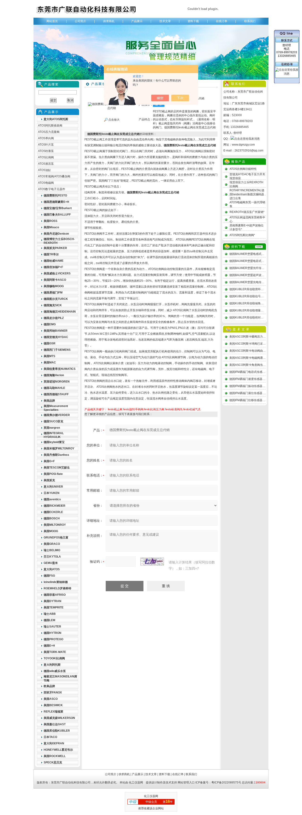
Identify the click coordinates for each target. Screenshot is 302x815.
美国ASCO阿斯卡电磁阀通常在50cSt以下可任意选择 (262, 357)
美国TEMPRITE (53, 607)
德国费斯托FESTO (55, 195)
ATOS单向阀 (46, 138)
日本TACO (50, 737)
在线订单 (221, 21)
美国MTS (49, 356)
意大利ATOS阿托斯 (56, 119)
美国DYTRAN (52, 601)
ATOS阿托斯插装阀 (50, 125)
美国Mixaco (51, 227)
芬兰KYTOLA (52, 556)
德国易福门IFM (53, 292)
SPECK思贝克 (53, 762)
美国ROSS (50, 221)
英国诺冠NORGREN (57, 381)
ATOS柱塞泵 (46, 151)
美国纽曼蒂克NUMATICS (60, 369)
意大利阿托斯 (52, 664)
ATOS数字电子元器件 (51, 189)
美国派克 (49, 480)
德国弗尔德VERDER (57, 415)
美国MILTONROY (55, 524)
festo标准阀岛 (174, 409)
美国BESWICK (53, 705)
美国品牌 (49, 400)
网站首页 (52, 21)
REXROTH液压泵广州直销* (247, 212)
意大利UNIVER (53, 486)
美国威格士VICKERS (57, 273)
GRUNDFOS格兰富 (56, 537)
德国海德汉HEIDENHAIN (60, 311)
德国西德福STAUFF (56, 394)
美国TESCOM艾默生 (57, 467)
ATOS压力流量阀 (48, 132)
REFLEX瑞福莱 (53, 711)
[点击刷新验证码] (152, 562)
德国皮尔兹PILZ (54, 318)
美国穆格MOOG (54, 286)
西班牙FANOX (53, 692)
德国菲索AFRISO (55, 594)
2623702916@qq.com (249, 150)
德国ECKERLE (53, 512)
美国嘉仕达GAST (55, 724)
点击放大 (114, 119)
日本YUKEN (51, 493)
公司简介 (80, 21)
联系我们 (250, 21)
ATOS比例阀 (46, 157)
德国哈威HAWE (53, 260)
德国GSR (49, 343)
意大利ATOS (52, 569)
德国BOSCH (52, 518)
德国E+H (49, 645)
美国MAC (50, 362)
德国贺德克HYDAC (56, 337)
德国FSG (49, 575)
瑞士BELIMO (52, 550)
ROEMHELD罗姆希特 (57, 588)
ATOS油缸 (44, 170)
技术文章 (165, 21)
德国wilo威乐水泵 (55, 671)
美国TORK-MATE (55, 652)
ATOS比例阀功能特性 (243, 169)
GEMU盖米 (51, 563)
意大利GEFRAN (54, 743)
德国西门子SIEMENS (57, 349)
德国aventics (52, 499)
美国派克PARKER (55, 248)
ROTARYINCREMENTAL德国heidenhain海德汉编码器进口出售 (247, 194)
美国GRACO (52, 544)
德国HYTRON (52, 633)
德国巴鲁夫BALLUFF (57, 214)
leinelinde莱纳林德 (56, 582)
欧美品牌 (49, 686)
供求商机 (108, 21)
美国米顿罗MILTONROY (59, 448)
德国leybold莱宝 (54, 442)
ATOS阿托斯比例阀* (242, 235)
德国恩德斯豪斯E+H (56, 202)
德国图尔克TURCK (56, 299)
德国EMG (50, 324)
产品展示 (137, 21)
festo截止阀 (115, 409)
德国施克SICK (53, 305)
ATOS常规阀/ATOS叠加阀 (54, 176)
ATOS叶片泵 (46, 144)
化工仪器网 (136, 782)
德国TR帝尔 (51, 254)
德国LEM (49, 620)
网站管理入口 (186, 782)
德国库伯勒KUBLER (57, 730)
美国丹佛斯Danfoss (56, 454)
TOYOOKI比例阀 (54, 658)
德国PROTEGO (53, 639)
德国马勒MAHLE (54, 388)
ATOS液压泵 (46, 163)
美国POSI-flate (53, 474)
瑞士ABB (50, 613)
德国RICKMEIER (54, 505)
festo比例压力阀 (154, 409)
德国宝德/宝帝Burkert (58, 208)
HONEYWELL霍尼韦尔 (58, 749)
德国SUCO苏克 (53, 421)
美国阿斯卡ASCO (55, 279)
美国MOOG (51, 531)
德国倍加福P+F (53, 267)
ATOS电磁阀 (46, 182)
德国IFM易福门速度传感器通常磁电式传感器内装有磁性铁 (265, 379)
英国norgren (52, 427)
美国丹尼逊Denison (56, 233)
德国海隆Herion (54, 375)
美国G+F (49, 461)
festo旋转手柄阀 (133, 409)
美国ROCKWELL (55, 756)
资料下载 (193, 21)
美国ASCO (51, 699)
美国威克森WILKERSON (59, 718)
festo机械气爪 (192, 409)
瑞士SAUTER (52, 626)
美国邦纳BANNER (55, 330)
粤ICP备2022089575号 (226, 782)
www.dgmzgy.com (243, 144)
